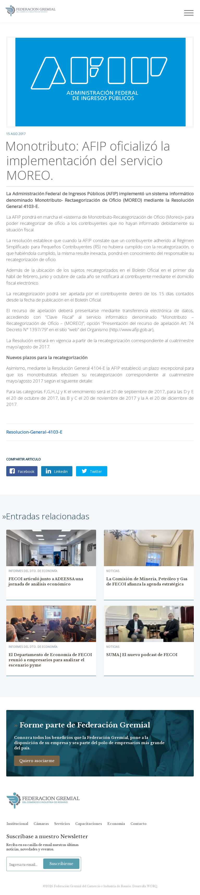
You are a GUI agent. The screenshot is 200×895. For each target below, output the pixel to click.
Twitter (95, 471)
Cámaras (41, 824)
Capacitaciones (88, 824)
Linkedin (60, 471)
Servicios (62, 824)
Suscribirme (61, 863)
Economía (116, 824)
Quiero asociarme (36, 760)
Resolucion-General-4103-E (34, 432)
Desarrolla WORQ (144, 886)
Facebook (25, 471)
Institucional (17, 824)
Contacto (138, 824)
